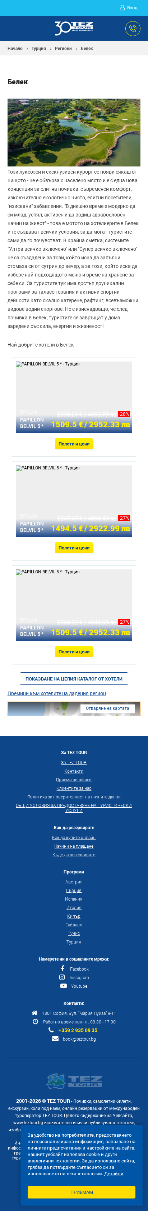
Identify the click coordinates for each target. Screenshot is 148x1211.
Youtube (79, 985)
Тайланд (74, 924)
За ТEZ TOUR (74, 762)
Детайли (114, 1173)
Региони (63, 48)
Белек (87, 48)
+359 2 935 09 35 (78, 1030)
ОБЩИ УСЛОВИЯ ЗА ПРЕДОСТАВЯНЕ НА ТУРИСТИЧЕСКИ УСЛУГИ (74, 808)
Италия (74, 907)
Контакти (73, 770)
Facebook (79, 968)
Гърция (74, 890)
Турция (39, 48)
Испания (74, 898)
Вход (132, 7)
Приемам (81, 1192)
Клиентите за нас (73, 788)
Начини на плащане (73, 845)
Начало (15, 48)
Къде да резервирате (73, 854)
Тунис (74, 933)
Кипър (73, 915)
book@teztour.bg (79, 1038)
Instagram (79, 977)
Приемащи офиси (74, 779)
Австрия (74, 881)
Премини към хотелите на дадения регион (57, 693)
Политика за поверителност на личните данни (74, 796)
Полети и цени (74, 443)
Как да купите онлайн (74, 837)
